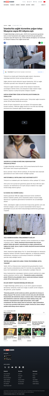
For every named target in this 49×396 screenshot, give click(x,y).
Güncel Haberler (7, 373)
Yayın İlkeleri (35, 379)
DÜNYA (32, 4)
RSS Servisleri (21, 383)
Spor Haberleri (6, 375)
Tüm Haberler (6, 383)
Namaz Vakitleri (21, 379)
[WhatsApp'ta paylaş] (42, 43)
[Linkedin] (23, 367)
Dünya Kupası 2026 (7, 385)
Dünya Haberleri (7, 381)
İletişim (34, 377)
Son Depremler (21, 381)
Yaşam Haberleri (7, 379)
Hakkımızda (35, 373)
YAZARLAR (12, 4)
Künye (34, 375)
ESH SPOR (28, 4)
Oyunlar (19, 377)
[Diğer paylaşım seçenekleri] (44, 43)
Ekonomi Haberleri (7, 377)
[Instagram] (8, 367)
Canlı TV (19, 373)
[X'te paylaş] (39, 43)
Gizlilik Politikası (36, 383)
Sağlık (9, 25)
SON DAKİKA (6, 4)
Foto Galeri (20, 375)
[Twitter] (5, 367)
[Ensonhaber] (9, 2)
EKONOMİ (23, 4)
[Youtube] (12, 367)
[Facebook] (16, 367)
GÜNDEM (18, 4)
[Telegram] (19, 367)
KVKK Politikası (35, 381)
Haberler (5, 25)
